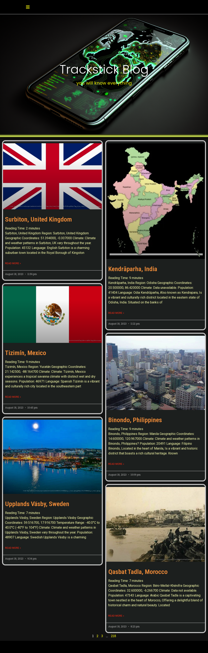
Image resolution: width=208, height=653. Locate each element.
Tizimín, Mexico (25, 353)
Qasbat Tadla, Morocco (138, 572)
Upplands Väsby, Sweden (37, 504)
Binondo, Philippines (135, 420)
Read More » (13, 263)
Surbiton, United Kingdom (38, 219)
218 (113, 636)
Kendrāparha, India (132, 269)
